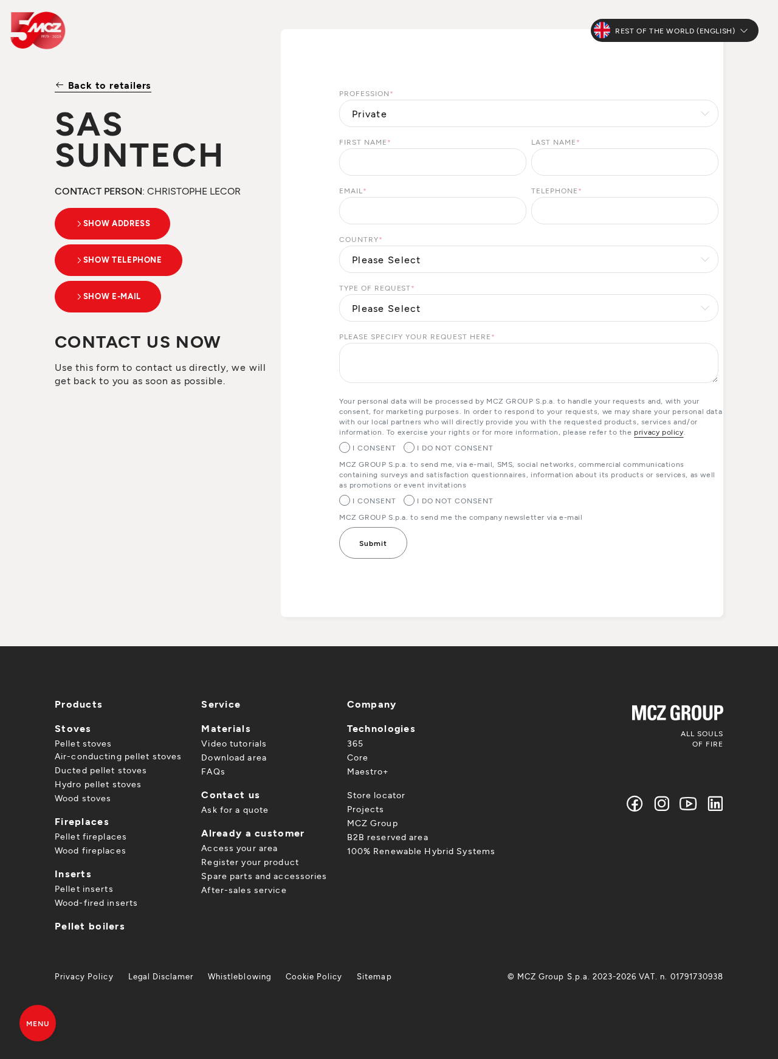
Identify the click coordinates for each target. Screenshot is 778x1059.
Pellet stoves (83, 743)
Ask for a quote (235, 809)
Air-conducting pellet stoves (118, 756)
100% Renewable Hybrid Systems (421, 851)
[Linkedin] (712, 803)
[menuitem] (84, 976)
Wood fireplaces (90, 850)
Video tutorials (234, 743)
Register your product (250, 862)
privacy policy (658, 431)
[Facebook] (635, 803)
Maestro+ (368, 771)
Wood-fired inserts (96, 902)
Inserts (73, 873)
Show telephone (122, 259)
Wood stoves (83, 798)
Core (357, 757)
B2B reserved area (388, 837)
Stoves (73, 728)
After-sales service (243, 890)
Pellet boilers (90, 925)
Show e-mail (112, 296)
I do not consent (455, 447)
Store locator (376, 795)
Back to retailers (108, 85)
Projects (366, 809)
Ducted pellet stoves (101, 770)
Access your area (239, 848)
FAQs (213, 771)
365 (355, 743)
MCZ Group (372, 823)
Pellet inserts (84, 888)
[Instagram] (662, 803)
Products (79, 703)
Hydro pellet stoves (98, 784)
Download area (234, 757)
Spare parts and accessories (264, 876)
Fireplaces (82, 821)
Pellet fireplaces (91, 836)
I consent (374, 447)
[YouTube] (688, 803)
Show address (117, 223)
